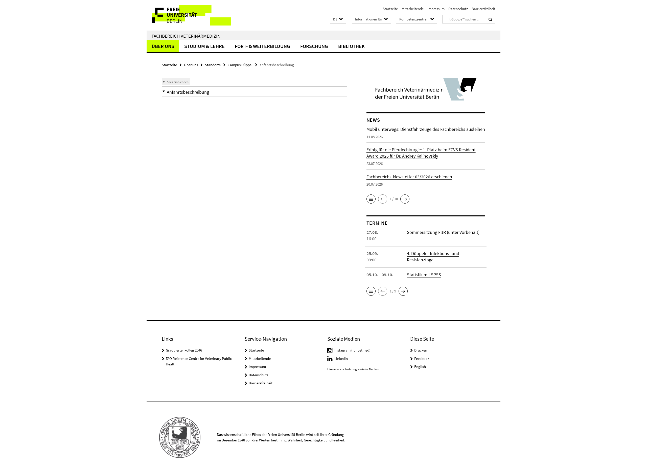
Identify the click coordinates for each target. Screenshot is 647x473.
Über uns (163, 46)
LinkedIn (341, 358)
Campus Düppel (240, 64)
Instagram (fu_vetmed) (352, 350)
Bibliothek (351, 46)
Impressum (436, 8)
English (420, 366)
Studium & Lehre (204, 46)
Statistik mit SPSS (424, 275)
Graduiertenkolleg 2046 (184, 350)
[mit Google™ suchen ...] (490, 19)
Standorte (213, 64)
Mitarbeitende (413, 8)
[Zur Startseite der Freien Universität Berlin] (189, 15)
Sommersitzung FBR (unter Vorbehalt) (443, 232)
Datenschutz (458, 8)
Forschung (314, 46)
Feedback (421, 358)
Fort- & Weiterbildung (262, 46)
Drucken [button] (420, 350)
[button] (338, 19)
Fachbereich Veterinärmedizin (186, 36)
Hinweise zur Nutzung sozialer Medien (353, 369)
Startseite (390, 8)
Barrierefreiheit (483, 8)
